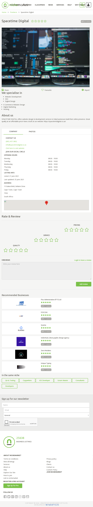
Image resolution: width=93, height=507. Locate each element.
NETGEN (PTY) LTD (52, 505)
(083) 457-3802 (11, 141)
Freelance (13, 12)
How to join (7, 475)
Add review (84, 284)
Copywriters (27, 380)
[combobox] (46, 415)
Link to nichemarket (10, 478)
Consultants (80, 380)
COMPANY (13, 131)
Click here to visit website (15, 148)
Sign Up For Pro (13, 485)
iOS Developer (44, 380)
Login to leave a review (82, 260)
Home (4, 12)
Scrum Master (63, 380)
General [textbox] (7, 415)
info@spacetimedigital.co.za (16, 145)
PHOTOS (32, 131)
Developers (9, 386)
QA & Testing (10, 380)
